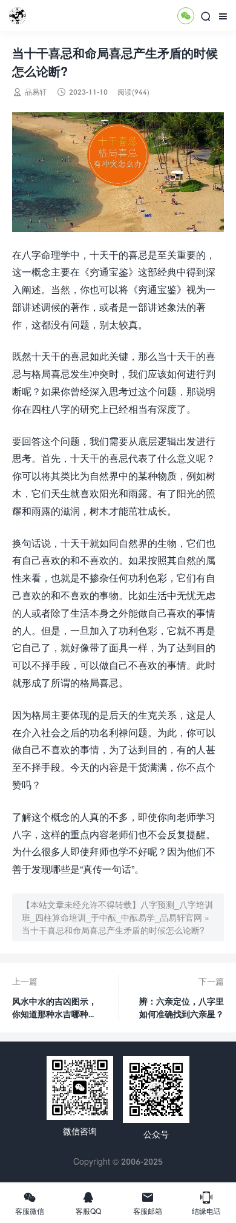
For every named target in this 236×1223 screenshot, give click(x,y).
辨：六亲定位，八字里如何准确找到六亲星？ (181, 1007)
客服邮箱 (147, 1203)
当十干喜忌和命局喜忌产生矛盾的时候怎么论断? (113, 930)
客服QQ (88, 1203)
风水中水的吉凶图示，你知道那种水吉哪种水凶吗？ (54, 1008)
